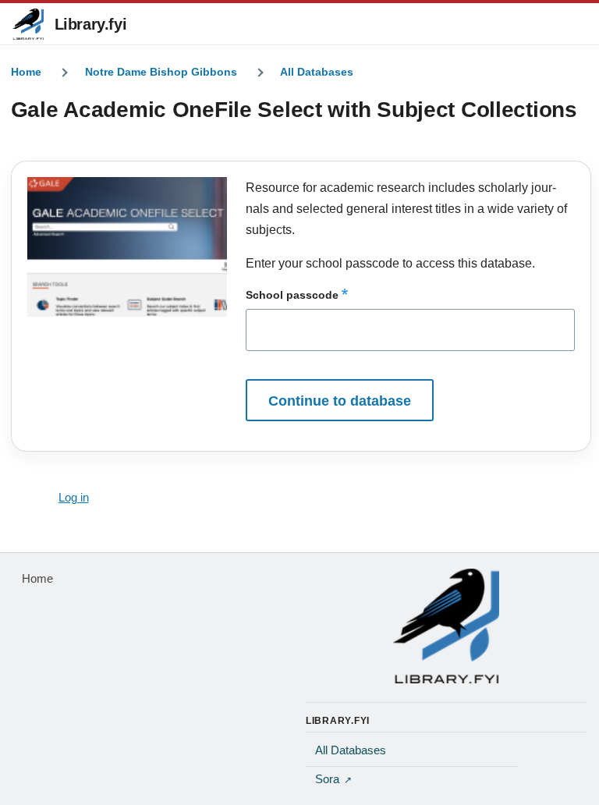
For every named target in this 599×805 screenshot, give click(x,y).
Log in (73, 497)
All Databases (316, 72)
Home (26, 72)
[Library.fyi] (28, 24)
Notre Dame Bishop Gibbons (161, 72)
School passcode (292, 295)
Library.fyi (91, 24)
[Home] (446, 626)
